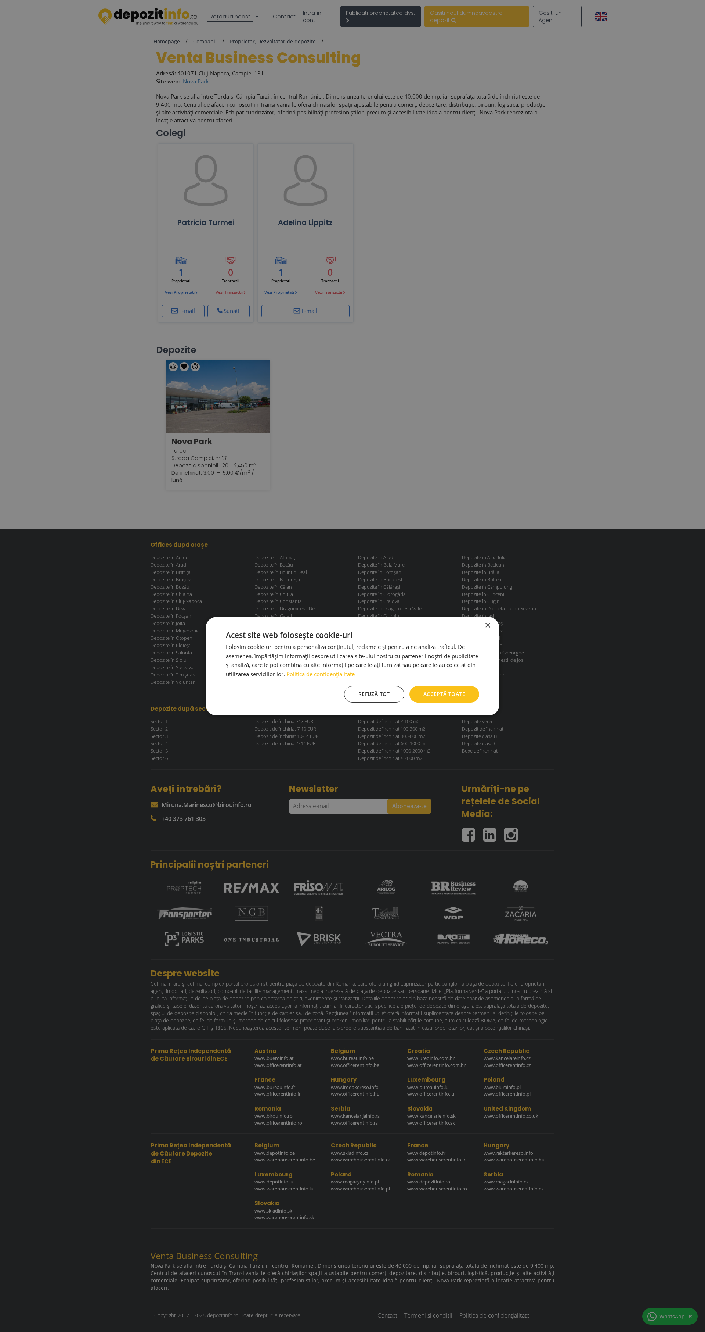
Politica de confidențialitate (320, 674)
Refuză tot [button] (374, 693)
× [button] (487, 625)
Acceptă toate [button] (444, 693)
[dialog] (352, 666)
